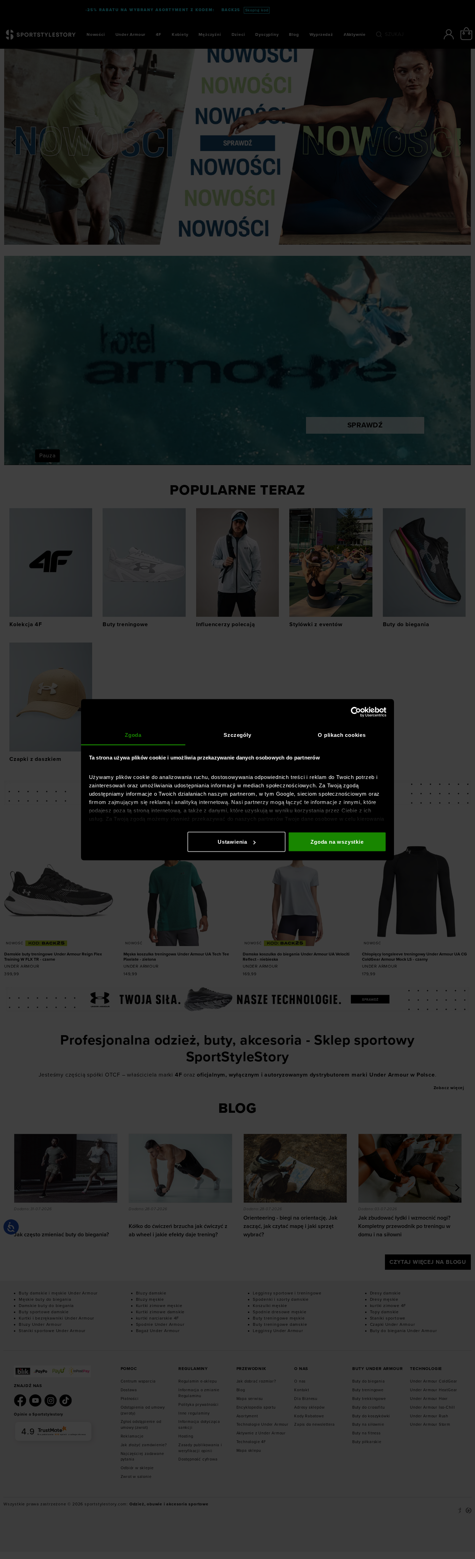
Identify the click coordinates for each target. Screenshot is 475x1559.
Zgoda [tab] (133, 735)
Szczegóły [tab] (237, 735)
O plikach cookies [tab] (342, 735)
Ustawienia (232, 842)
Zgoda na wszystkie (337, 842)
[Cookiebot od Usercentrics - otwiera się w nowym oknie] (355, 712)
